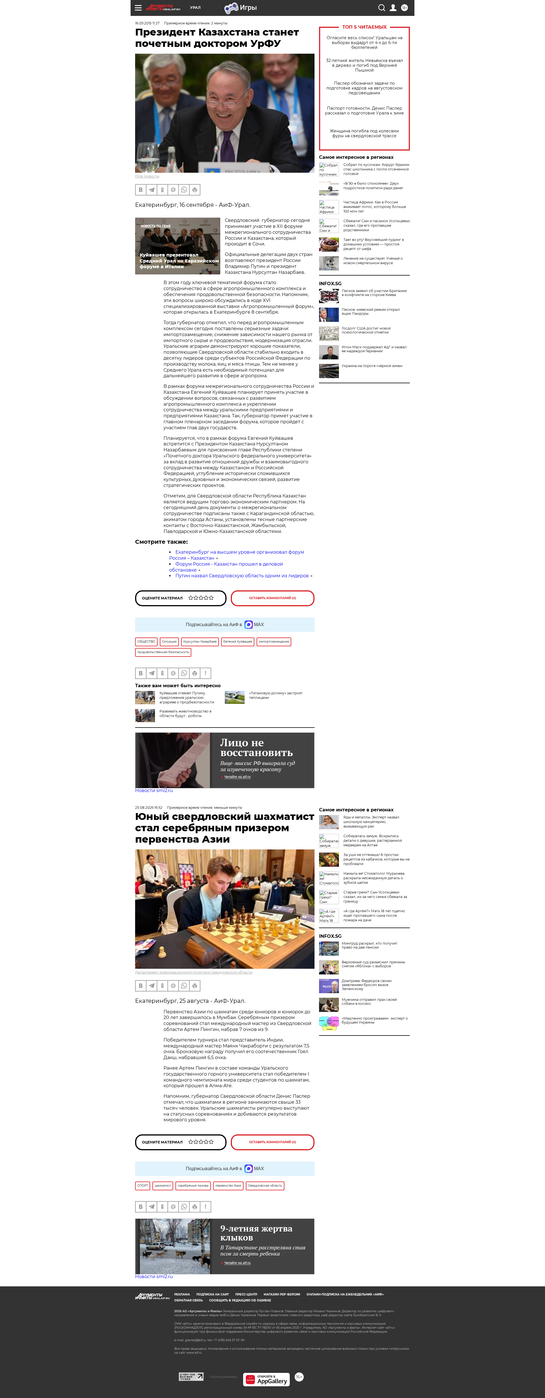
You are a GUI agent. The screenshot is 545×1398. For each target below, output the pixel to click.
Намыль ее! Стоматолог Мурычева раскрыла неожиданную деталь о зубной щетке (373, 878)
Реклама (182, 1294)
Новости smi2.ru (154, 790)
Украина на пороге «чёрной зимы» (372, 366)
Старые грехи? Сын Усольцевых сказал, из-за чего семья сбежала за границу (375, 896)
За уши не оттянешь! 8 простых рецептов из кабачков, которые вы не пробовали (376, 859)
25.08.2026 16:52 (148, 807)
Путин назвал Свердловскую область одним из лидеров (242, 575)
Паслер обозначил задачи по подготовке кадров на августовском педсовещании (364, 88)
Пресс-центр (246, 1294)
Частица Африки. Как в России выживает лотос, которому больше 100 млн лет (374, 206)
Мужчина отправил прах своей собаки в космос (369, 1002)
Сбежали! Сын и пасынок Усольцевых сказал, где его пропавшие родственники (376, 225)
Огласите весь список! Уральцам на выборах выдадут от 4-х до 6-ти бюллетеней (365, 43)
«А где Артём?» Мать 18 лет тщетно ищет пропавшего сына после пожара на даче (374, 915)
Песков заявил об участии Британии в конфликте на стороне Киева (374, 293)
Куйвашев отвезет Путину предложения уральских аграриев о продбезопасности (187, 697)
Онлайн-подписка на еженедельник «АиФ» (345, 1294)
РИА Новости (147, 176)
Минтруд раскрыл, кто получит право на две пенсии (369, 945)
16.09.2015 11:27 (147, 23)
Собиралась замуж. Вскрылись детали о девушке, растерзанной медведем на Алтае (372, 840)
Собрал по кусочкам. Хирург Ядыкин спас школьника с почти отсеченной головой (376, 169)
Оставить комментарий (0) (272, 598)
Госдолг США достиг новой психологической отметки (366, 330)
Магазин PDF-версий (282, 1294)
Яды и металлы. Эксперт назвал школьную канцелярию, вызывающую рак (371, 821)
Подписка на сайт (212, 1294)
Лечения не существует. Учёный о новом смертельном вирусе (373, 260)
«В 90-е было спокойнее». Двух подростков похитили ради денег (373, 185)
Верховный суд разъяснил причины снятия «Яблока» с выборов (373, 964)
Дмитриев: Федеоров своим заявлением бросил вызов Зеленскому (366, 985)
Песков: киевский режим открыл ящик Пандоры (371, 312)
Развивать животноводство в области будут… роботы (185, 713)
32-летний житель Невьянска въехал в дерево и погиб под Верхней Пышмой (364, 65)
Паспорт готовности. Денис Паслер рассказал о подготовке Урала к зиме (364, 111)
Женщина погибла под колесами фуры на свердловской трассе (364, 133)
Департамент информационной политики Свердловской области (193, 972)
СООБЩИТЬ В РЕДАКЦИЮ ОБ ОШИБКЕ (240, 1300)
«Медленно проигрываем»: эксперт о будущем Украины (375, 1020)
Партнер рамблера (223, 1376)
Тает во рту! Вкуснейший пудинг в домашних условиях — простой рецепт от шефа (373, 244)
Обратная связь (188, 1300)
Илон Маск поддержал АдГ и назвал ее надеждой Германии (374, 349)
